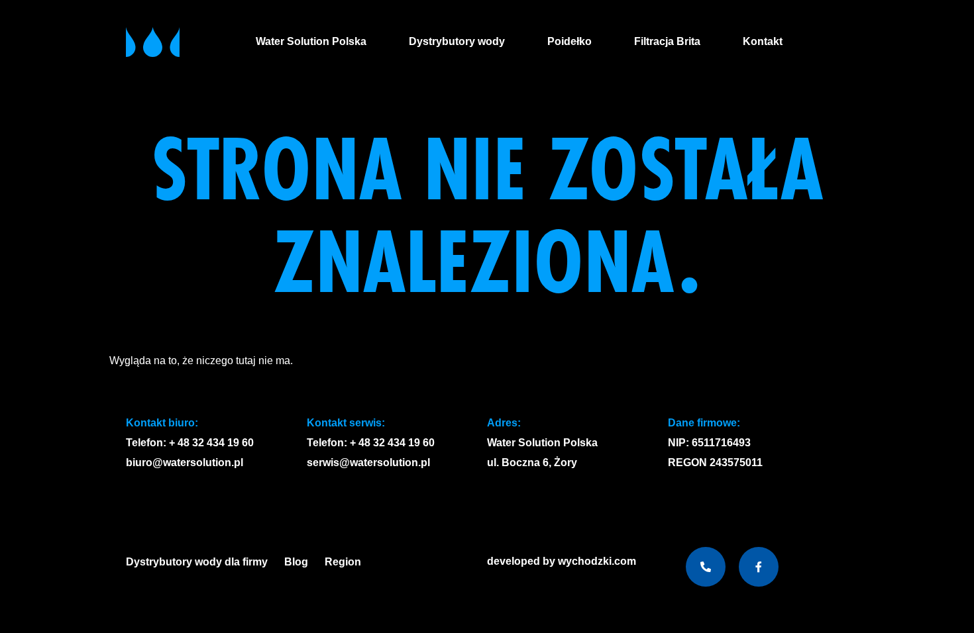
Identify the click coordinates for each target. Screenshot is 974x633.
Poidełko (569, 41)
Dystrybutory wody (457, 41)
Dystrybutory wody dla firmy (197, 561)
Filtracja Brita (667, 41)
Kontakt (763, 41)
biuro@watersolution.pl (184, 462)
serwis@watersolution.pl (368, 462)
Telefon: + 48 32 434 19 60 (190, 442)
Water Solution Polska (311, 41)
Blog (296, 561)
